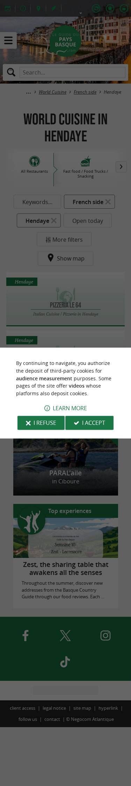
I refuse (45, 423)
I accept (93, 423)
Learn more (70, 408)
